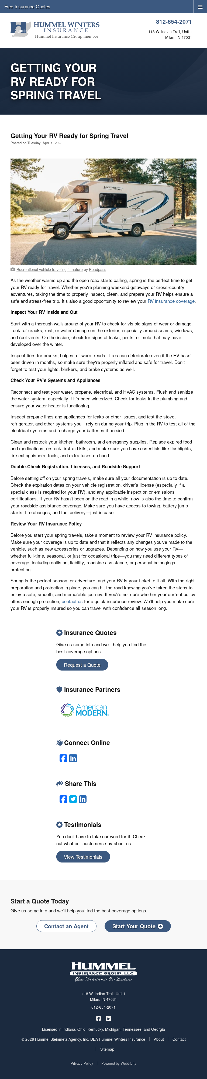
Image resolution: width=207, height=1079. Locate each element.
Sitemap (107, 1049)
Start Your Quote (134, 926)
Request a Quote (82, 664)
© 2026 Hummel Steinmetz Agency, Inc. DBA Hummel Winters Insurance (83, 1039)
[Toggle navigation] (200, 6)
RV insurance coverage (171, 300)
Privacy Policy (82, 1063)
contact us (72, 601)
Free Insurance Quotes (27, 6)
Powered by (118, 1063)
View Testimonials (83, 856)
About (159, 1039)
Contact (179, 1039)
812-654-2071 (174, 21)
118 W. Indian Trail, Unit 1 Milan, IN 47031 (104, 996)
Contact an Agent (66, 926)
